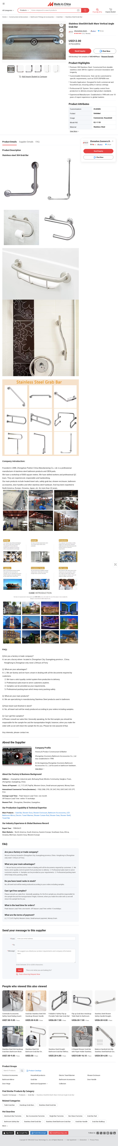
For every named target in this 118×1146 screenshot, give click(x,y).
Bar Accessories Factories (35, 1116)
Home (4, 17)
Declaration (83, 1140)
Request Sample (107, 56)
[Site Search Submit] (85, 10)
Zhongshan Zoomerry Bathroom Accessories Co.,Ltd (81, 31)
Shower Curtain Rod (41, 815)
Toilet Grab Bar (9, 1105)
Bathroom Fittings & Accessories (42, 17)
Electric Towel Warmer (24, 815)
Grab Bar (59, 17)
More (4, 1126)
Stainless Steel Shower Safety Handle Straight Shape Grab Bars (103, 1016)
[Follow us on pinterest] (111, 1133)
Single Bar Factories (56, 1116)
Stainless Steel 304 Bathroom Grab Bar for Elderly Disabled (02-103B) (34, 1051)
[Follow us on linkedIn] (114, 1133)
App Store (8, 1133)
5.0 (93, 144)
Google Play (22, 1133)
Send (20, 970)
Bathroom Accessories (57, 812)
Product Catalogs (34, 1070)
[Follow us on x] (101, 1133)
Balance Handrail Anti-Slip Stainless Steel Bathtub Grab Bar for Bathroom (105, 1051)
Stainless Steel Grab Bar (73, 17)
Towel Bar (6, 818)
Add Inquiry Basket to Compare (34, 76)
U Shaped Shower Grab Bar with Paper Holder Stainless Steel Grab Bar (81, 1051)
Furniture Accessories (10, 1075)
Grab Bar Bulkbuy (98, 1121)
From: (13, 939)
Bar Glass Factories (75, 1116)
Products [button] (23, 10)
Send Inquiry (80, 51)
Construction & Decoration (18, 17)
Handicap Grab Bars (27, 1105)
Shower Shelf (65, 815)
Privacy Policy (94, 1140)
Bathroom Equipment (38, 1083)
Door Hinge (6, 1083)
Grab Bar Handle (81, 1121)
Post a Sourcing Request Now (28, 974)
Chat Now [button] (106, 51)
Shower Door (27, 812)
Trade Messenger (38, 1133)
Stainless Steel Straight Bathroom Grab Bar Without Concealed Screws (59, 1051)
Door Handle (91, 1079)
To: (14, 945)
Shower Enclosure (40, 812)
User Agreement (72, 1140)
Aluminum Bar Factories (12, 1116)
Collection (62, 1083)
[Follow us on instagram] (104, 1133)
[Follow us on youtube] (108, 1133)
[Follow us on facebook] (98, 1133)
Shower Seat (55, 815)
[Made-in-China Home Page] (59, 4)
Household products (38, 1075)
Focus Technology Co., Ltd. (42, 1140)
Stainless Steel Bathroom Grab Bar (58, 1121)
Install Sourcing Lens (59, 1133)
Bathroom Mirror (8, 1079)
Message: (11, 951)
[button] (3, 3)
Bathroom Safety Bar (11, 1121)
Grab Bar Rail (92, 1116)
